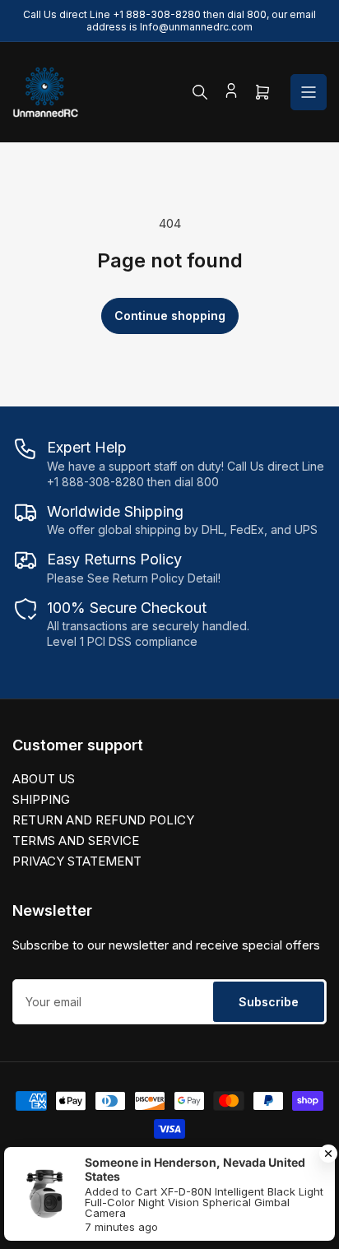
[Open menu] (308, 92)
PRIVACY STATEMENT (77, 861)
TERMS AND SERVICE (75, 840)
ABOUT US (43, 779)
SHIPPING (41, 799)
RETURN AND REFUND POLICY (103, 820)
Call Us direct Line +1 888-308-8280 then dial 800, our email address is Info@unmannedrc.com (169, 20)
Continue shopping (169, 316)
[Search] (200, 92)
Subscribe (269, 1002)
